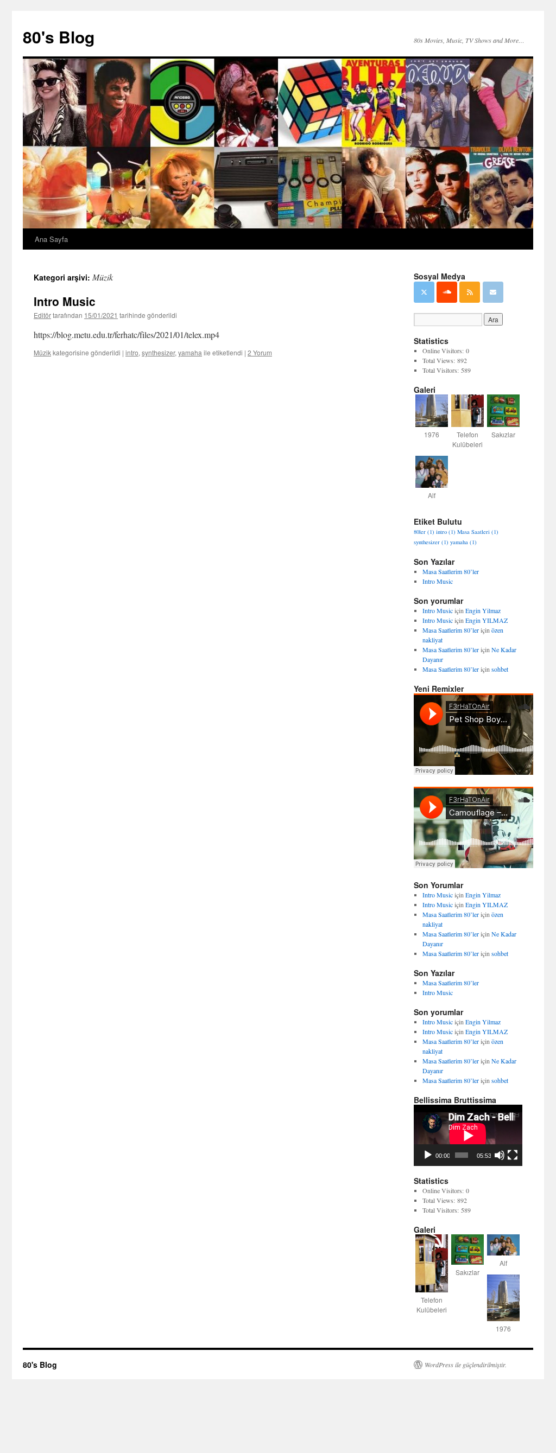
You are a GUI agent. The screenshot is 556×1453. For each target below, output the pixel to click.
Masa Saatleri (477, 532)
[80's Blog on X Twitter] (424, 292)
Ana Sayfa (51, 239)
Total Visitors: (441, 370)
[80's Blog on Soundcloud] (447, 292)
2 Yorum (260, 352)
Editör (42, 315)
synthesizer (158, 352)
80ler (424, 532)
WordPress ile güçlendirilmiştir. (466, 1364)
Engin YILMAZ (486, 620)
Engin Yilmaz (483, 610)
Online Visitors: (444, 350)
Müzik (42, 352)
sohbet (499, 669)
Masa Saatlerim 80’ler (450, 571)
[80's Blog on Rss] (469, 292)
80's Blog (58, 36)
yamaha (190, 352)
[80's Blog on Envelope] (493, 292)
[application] (468, 1135)
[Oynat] (427, 1155)
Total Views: (439, 360)
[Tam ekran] (512, 1155)
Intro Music (65, 301)
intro (131, 352)
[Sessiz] (499, 1155)
